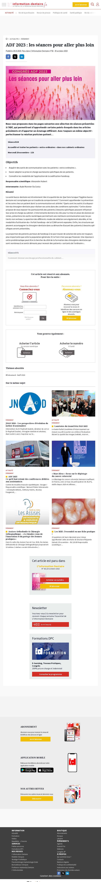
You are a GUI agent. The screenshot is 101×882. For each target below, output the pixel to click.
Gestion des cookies (50, 876)
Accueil (7, 39)
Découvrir (36, 798)
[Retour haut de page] (96, 875)
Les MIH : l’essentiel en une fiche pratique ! (73, 532)
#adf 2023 (21, 375)
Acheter (68, 352)
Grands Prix (61, 846)
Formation (15, 836)
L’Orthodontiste (17, 870)
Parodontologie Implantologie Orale (25, 862)
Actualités (14, 39)
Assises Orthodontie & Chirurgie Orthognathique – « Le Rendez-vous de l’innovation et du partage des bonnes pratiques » (24, 535)
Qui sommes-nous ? (64, 857)
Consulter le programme (50, 674)
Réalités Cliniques (18, 857)
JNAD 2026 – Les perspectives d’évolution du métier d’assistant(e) (27, 424)
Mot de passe (18, 312)
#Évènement (11, 375)
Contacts (60, 859)
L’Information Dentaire (20, 854)
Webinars (60, 849)
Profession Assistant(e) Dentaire (23, 867)
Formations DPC (18, 849)
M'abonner (71, 318)
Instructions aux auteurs (65, 867)
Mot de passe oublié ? (29, 318)
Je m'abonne (81, 4)
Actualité (15, 833)
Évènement (25, 39)
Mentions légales (63, 862)
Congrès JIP (61, 852)
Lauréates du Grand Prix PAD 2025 (71, 426)
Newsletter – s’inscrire (19, 841)
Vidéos (14, 839)
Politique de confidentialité (66, 865)
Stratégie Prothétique (19, 859)
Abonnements (62, 833)
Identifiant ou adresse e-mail (18, 307)
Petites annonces (18, 846)
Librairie (60, 839)
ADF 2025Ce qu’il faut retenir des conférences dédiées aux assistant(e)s (27, 479)
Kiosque (60, 836)
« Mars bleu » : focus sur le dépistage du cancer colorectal (69, 474)
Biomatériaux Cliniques (20, 865)
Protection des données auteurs (68, 870)
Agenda (59, 844)
